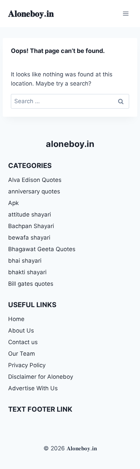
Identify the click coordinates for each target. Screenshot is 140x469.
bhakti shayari (27, 272)
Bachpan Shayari (31, 226)
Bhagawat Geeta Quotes (41, 249)
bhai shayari (24, 260)
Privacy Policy (27, 365)
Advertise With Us (33, 388)
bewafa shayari (29, 237)
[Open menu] (125, 13)
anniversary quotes (34, 191)
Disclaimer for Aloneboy (40, 376)
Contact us (23, 342)
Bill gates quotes (30, 283)
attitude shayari (29, 214)
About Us (21, 330)
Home (16, 319)
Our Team (21, 353)
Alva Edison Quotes (35, 179)
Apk (13, 203)
